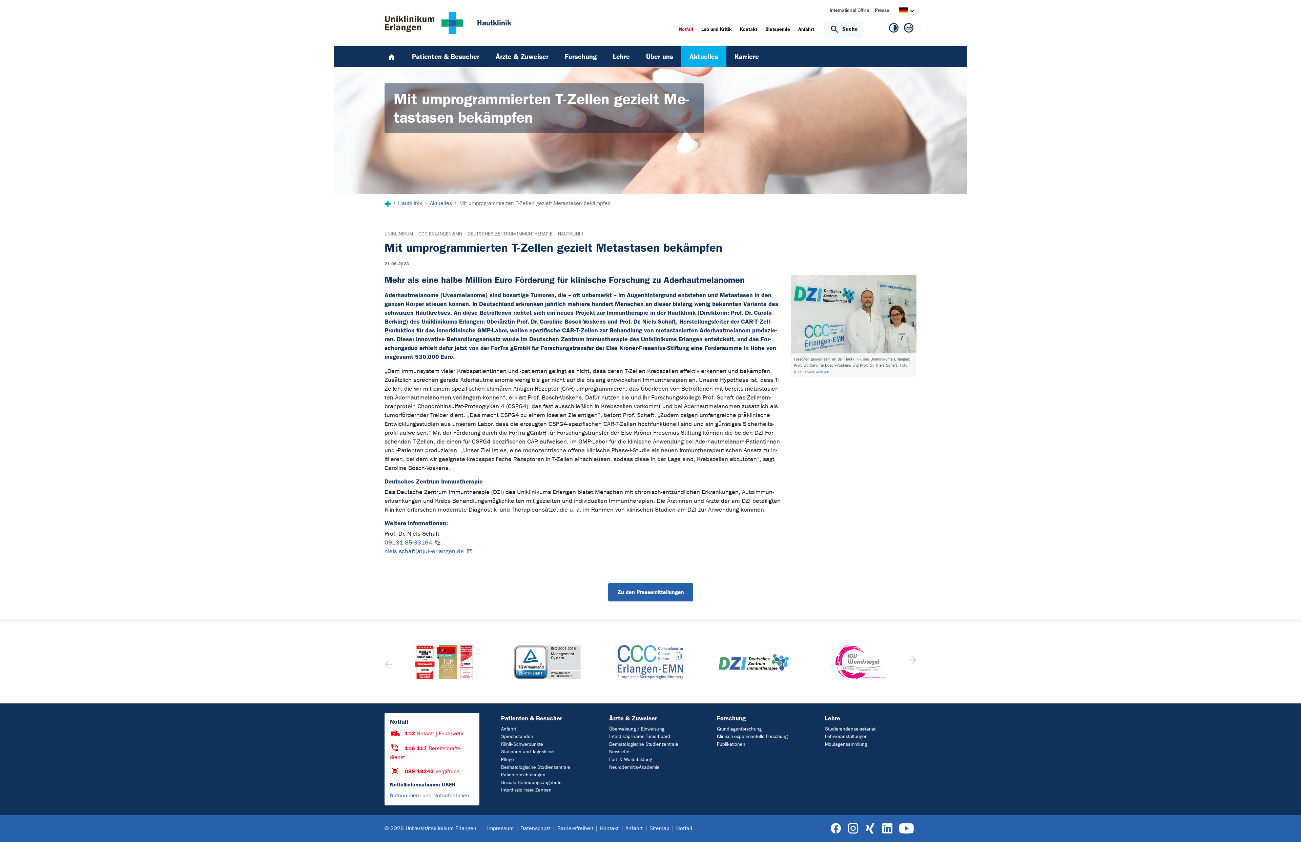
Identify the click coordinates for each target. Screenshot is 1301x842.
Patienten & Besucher (531, 718)
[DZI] (650, 662)
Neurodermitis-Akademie (634, 767)
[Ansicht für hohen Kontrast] (894, 29)
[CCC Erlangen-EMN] (547, 662)
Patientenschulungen (523, 775)
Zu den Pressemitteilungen (650, 592)
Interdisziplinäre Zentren (526, 790)
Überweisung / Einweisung (636, 729)
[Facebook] (836, 829)
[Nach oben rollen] (1288, 828)
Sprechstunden (517, 736)
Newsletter (620, 752)
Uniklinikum (399, 234)
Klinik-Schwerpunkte (522, 744)
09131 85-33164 (408, 542)
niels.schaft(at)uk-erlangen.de (424, 551)
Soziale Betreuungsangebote (531, 782)
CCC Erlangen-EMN (440, 234)
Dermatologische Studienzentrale (535, 767)
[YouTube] (906, 829)
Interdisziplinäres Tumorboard (639, 736)
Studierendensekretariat (850, 729)
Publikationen (731, 744)
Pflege (507, 759)
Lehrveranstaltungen (846, 736)
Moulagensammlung (846, 744)
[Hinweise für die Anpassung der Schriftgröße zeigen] (908, 29)
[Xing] (870, 829)
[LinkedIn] (887, 829)
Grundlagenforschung (739, 729)
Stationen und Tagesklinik (528, 752)
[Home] (391, 56)
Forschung (731, 718)
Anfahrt (508, 729)
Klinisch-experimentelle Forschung (752, 736)
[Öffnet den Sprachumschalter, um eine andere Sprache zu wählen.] (903, 11)
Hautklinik (570, 234)
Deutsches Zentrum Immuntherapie (510, 234)
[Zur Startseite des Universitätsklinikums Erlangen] (424, 23)
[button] (911, 662)
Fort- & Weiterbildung (630, 759)
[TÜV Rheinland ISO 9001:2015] (444, 662)
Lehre (832, 718)
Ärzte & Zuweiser (633, 718)
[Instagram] (853, 829)
